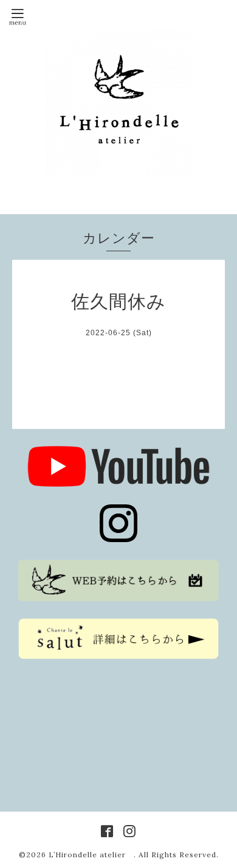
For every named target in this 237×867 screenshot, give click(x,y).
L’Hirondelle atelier (91, 854)
